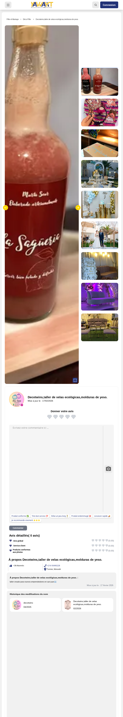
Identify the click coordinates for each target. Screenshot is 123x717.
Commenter (18, 528)
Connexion (109, 5)
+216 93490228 (53, 565)
